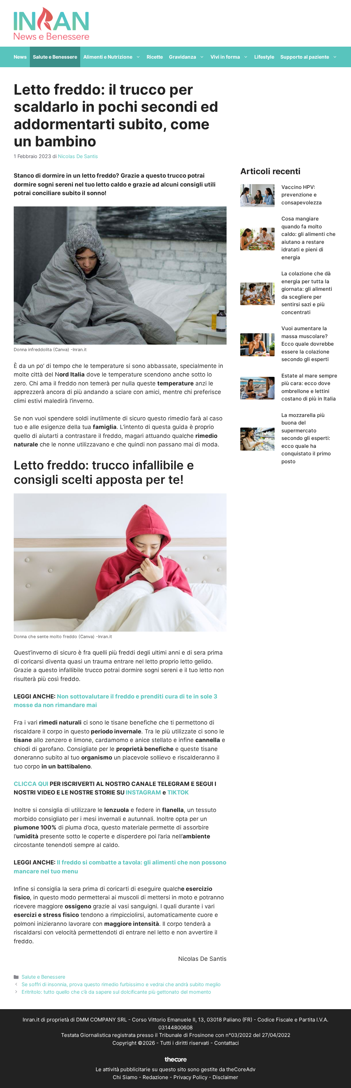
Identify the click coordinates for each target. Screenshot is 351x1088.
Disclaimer (225, 1077)
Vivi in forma (225, 57)
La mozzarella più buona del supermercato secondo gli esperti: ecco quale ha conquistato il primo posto (306, 438)
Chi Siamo (125, 1077)
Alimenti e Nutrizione (107, 57)
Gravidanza (182, 57)
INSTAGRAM (143, 792)
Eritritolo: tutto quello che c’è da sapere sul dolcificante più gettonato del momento (116, 992)
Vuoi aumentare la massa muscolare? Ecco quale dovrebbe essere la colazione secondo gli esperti (307, 343)
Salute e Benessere (55, 57)
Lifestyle (264, 57)
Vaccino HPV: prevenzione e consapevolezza (301, 195)
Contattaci (226, 1043)
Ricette (155, 57)
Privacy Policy (190, 1077)
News (20, 57)
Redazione (155, 1077)
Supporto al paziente (304, 57)
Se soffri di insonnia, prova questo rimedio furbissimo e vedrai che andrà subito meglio (121, 984)
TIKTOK (178, 792)
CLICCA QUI (31, 783)
